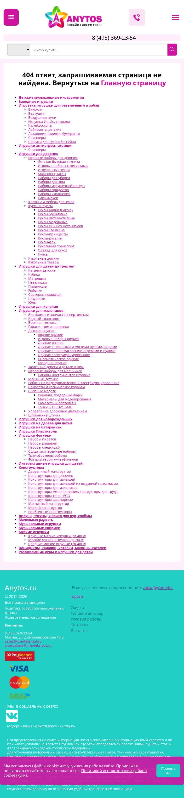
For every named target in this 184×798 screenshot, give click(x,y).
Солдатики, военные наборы (52, 451)
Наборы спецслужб (44, 447)
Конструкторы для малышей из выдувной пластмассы (73, 483)
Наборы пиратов (42, 439)
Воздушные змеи (42, 117)
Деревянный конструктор (49, 471)
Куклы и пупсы (40, 206)
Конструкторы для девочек (50, 475)
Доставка (79, 630)
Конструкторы (31, 467)
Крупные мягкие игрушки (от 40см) (57, 536)
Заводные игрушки (36, 101)
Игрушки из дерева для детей (45, 423)
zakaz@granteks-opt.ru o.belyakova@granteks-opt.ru (28, 643)
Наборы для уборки (54, 178)
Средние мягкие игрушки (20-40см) (57, 544)
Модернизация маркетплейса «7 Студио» (41, 726)
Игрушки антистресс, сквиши (45, 145)
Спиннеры (37, 137)
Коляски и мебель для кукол (51, 202)
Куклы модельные (53, 222)
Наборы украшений (54, 194)
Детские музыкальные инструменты (51, 97)
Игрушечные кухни (54, 169)
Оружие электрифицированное (64, 355)
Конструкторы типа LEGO (49, 495)
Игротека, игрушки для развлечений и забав (59, 105)
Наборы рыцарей (42, 443)
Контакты (79, 624)
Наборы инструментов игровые (64, 375)
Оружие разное (50, 342)
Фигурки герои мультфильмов (53, 459)
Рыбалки (35, 290)
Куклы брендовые (52, 214)
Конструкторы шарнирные (50, 499)
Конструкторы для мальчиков (52, 487)
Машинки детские (43, 379)
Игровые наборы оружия (58, 338)
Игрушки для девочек (38, 153)
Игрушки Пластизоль (38, 431)
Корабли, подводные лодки (60, 395)
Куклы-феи (47, 242)
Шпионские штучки (44, 415)
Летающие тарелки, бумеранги (54, 133)
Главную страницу (133, 82)
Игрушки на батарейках (40, 427)
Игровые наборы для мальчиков (55, 371)
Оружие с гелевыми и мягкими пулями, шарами (77, 346)
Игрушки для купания (38, 306)
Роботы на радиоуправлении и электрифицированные (73, 383)
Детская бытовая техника (59, 161)
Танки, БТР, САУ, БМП (55, 407)
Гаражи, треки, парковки (48, 326)
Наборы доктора (51, 181)
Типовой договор (87, 613)
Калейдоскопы (40, 125)
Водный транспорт (44, 318)
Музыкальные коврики (39, 527)
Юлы (32, 302)
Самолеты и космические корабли (56, 387)
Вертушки (36, 113)
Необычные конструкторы (50, 511)
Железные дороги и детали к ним (56, 367)
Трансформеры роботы (47, 455)
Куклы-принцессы (53, 234)
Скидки (77, 607)
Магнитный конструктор (48, 503)
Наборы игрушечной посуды (61, 185)
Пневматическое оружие (58, 359)
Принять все (168, 770)
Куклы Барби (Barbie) (55, 210)
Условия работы (86, 619)
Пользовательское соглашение (30, 617)
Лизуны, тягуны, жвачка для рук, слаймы (55, 515)
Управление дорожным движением (57, 411)
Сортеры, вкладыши (45, 294)
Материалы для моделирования (64, 399)
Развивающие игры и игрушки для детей (56, 552)
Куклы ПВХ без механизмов (60, 226)
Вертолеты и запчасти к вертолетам (58, 314)
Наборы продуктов (53, 190)
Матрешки (37, 278)
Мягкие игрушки (34, 532)
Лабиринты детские (44, 129)
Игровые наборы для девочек (53, 157)
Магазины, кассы (52, 173)
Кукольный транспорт (56, 246)
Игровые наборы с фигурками (63, 165)
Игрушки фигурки (35, 435)
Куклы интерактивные (56, 218)
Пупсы (43, 254)
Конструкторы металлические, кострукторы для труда (73, 491)
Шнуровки (36, 298)
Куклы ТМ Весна (51, 230)
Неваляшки (37, 282)
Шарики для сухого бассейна (52, 141)
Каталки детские (42, 270)
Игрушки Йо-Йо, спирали (49, 121)
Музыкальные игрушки (40, 523)
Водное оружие (50, 334)
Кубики (34, 274)
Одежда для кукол (52, 250)
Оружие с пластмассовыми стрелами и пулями (76, 350)
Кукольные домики (43, 258)
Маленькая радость (36, 519)
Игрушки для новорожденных (45, 419)
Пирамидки (37, 286)
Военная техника (42, 322)
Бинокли (35, 109)
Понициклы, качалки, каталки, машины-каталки (62, 548)
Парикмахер (48, 198)
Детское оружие (41, 330)
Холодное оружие (52, 362)
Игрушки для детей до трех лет (47, 266)
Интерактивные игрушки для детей (51, 463)
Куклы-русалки (50, 238)
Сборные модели (42, 391)
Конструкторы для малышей (51, 479)
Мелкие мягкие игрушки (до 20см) (56, 539)
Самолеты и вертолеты (57, 403)
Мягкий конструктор (45, 507)
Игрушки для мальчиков (41, 310)
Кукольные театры (43, 262)
